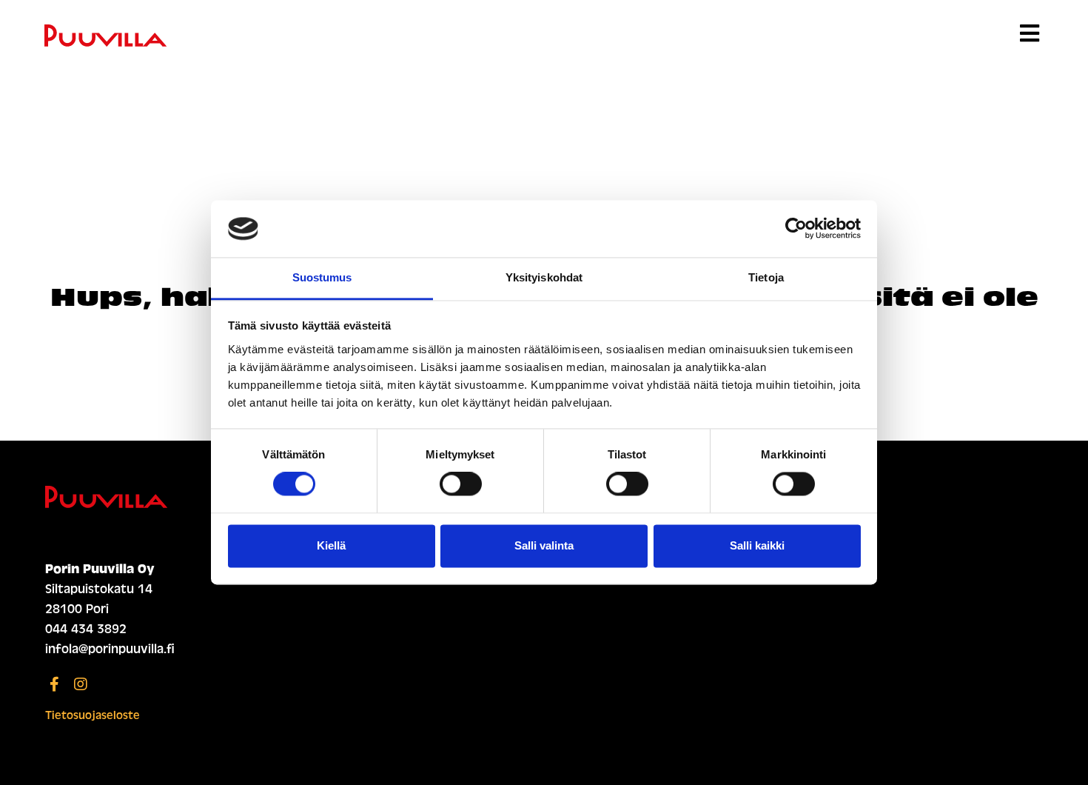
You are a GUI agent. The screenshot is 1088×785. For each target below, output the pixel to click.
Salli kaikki (757, 545)
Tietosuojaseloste (92, 715)
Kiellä (331, 545)
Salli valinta (544, 545)
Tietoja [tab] (766, 277)
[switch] (461, 484)
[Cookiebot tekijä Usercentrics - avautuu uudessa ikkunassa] (796, 229)
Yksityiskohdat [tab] (544, 277)
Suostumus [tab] (322, 277)
